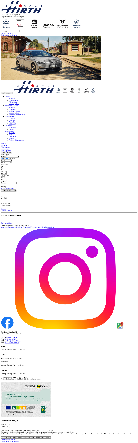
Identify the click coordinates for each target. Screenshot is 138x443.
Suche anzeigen (6, 152)
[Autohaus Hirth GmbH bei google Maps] (120, 328)
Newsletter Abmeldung (37, 227)
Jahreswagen (13, 102)
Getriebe (3, 185)
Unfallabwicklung (14, 111)
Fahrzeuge (12, 127)
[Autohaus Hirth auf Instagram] (65, 328)
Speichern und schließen (43, 437)
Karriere (11, 138)
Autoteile (12, 122)
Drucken (3, 209)
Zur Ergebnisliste (6, 223)
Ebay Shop (12, 124)
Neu (4, 158)
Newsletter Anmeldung (23, 227)
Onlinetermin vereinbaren (9, 35)
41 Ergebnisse (9, 190)
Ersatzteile (12, 120)
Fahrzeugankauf (14, 104)
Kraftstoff (4, 181)
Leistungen (12, 109)
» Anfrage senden (6, 211)
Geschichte (12, 136)
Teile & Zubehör (10, 116)
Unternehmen (9, 131)
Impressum (4, 227)
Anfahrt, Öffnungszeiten (16, 140)
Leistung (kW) (5, 175)
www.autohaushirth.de (12, 343)
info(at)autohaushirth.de (13, 341)
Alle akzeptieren (6, 437)
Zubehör (11, 129)
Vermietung (8, 125)
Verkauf (7, 96)
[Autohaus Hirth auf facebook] (7, 328)
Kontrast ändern (50, 227)
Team (10, 134)
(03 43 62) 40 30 (11, 337)
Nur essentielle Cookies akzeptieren (23, 437)
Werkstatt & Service (11, 105)
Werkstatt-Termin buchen (17, 115)
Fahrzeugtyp (5, 154)
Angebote (12, 98)
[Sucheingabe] (10, 31)
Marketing (6, 427)
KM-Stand (4, 164)
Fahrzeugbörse (13, 100)
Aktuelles (12, 133)
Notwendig (6, 425)
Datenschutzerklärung (8, 439)
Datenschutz (12, 227)
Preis (2, 170)
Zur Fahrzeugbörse (7, 33)
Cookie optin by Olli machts (10, 441)
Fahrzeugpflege (14, 113)
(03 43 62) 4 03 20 (10, 339)
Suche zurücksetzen (7, 188)
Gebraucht (11, 158)
